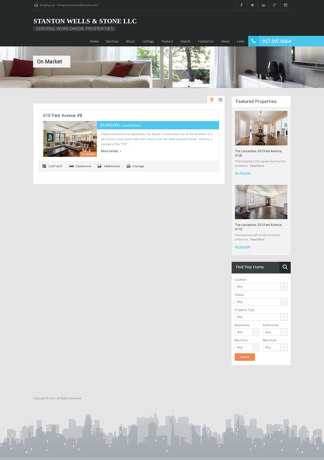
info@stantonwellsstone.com (77, 5)
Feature (167, 41)
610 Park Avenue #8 (62, 115)
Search (185, 41)
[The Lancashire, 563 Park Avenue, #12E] (261, 128)
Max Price (270, 340)
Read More (257, 165)
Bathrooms (271, 325)
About (130, 41)
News (225, 41)
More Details (110, 151)
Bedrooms (242, 325)
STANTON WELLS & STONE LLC (85, 21)
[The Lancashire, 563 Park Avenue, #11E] (261, 201)
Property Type (245, 310)
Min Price (241, 340)
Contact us (206, 41)
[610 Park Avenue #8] (70, 139)
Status (239, 295)
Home (94, 41)
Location (241, 279)
